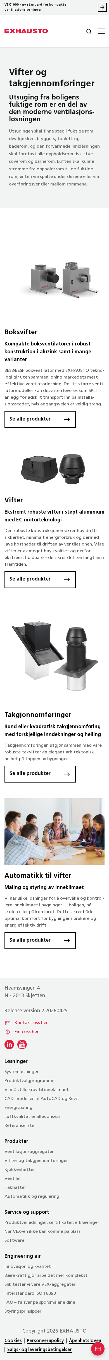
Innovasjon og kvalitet (27, 1266)
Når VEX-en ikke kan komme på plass (42, 1231)
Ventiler (12, 1178)
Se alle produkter (30, 419)
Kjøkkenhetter (19, 1170)
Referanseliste (19, 1126)
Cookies (13, 1341)
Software (14, 1240)
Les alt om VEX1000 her (102, 7)
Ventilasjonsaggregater (29, 1152)
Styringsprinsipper (22, 1311)
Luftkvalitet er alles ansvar (32, 1117)
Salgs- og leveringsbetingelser (39, 1350)
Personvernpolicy (45, 1341)
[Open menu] (100, 31)
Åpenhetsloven (85, 1341)
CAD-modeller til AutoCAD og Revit (41, 1099)
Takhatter (15, 1187)
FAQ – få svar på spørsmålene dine (39, 1302)
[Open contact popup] (98, 1349)
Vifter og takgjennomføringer (36, 1161)
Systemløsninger (21, 1072)
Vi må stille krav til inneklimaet (36, 1090)
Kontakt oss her (31, 1023)
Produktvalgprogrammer (30, 1081)
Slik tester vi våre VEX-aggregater (39, 1284)
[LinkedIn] (9, 1044)
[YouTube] (22, 1044)
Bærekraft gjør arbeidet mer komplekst (45, 1275)
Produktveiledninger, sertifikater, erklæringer (51, 1222)
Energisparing (18, 1108)
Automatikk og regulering (31, 1196)
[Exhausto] (26, 31)
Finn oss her (27, 1032)
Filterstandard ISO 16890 (30, 1293)
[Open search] (84, 31)
